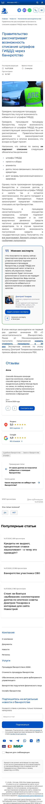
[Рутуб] (38, 740)
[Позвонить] (35, 10)
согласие (36, 730)
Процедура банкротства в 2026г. (16, 667)
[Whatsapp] (29, 10)
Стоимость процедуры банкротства (18, 672)
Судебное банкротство (12, 453)
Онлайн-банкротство (11, 691)
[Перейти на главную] (4, 8)
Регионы (6, 655)
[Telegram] (19, 10)
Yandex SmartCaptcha (18, 734)
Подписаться (22, 725)
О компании (7, 639)
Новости (5, 649)
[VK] (11, 740)
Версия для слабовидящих (18, 752)
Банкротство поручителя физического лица (22, 686)
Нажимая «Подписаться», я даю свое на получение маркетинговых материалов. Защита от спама (24, 732)
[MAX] (24, 10)
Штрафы (6, 455)
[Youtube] (4, 740)
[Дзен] (31, 740)
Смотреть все (27, 408)
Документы (7, 644)
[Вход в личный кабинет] (42, 2)
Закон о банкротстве (31, 453)
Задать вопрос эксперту (17, 312)
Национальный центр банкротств (30, 796)
